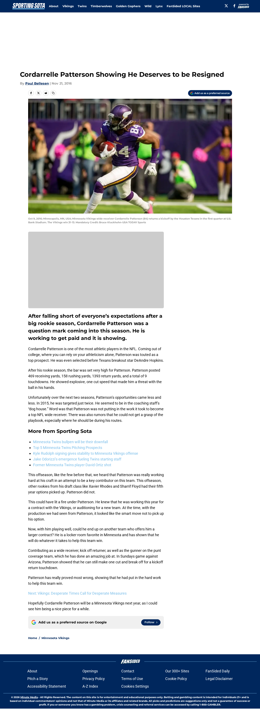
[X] (226, 5)
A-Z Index (90, 686)
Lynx (159, 6)
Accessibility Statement (46, 686)
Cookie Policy (176, 679)
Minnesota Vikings (55, 638)
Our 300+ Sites (177, 671)
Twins (82, 6)
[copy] (53, 93)
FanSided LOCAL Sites (183, 6)
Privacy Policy (93, 679)
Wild (147, 6)
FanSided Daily (218, 671)
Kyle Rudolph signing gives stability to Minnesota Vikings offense (85, 453)
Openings (90, 671)
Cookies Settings (135, 686)
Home (32, 638)
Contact (127, 671)
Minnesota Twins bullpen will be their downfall (70, 442)
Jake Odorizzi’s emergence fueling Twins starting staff (77, 459)
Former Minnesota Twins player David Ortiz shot (72, 465)
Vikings (68, 6)
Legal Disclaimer (219, 679)
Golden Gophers (128, 6)
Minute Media (29, 697)
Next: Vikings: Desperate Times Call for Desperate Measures (77, 593)
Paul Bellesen (37, 83)
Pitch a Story (37, 679)
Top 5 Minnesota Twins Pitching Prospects (67, 447)
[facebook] (234, 5)
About (53, 6)
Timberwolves (101, 6)
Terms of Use (132, 679)
